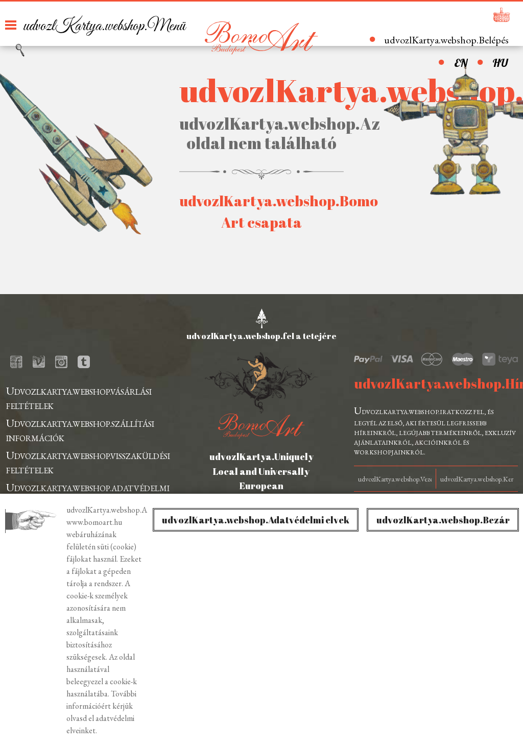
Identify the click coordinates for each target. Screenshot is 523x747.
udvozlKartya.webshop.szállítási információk (80, 430)
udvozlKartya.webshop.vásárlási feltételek (79, 397)
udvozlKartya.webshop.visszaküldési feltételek (88, 462)
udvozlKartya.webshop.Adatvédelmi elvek (255, 520)
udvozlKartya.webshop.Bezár (443, 520)
